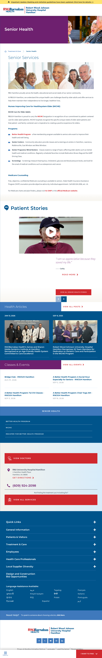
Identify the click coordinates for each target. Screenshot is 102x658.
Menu (5, 655)
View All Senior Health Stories (73, 292)
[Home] (26, 10)
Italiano (81, 594)
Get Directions (22, 478)
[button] (89, 654)
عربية (32, 590)
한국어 (9, 597)
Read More (69, 274)
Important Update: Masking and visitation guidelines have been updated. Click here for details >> (52, 2)
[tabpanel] (51, 235)
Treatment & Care (14, 51)
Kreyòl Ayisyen (36, 594)
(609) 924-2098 (24, 485)
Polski (56, 597)
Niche (9, 428)
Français (81, 590)
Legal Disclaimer (63, 649)
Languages (51, 649)
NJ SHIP (48, 190)
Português (82, 597)
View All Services (24, 500)
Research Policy (77, 649)
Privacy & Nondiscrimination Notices (31, 649)
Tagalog (57, 590)
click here (61, 615)
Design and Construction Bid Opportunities (20, 575)
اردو (79, 601)
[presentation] (79, 268)
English (9, 590)
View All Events (72, 365)
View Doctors (22, 458)
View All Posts (71, 307)
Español (45, 601)
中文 (32, 597)
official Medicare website (67, 190)
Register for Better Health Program (25, 434)
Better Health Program (18, 421)
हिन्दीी (56, 594)
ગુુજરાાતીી (10, 594)
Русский (9, 601)
